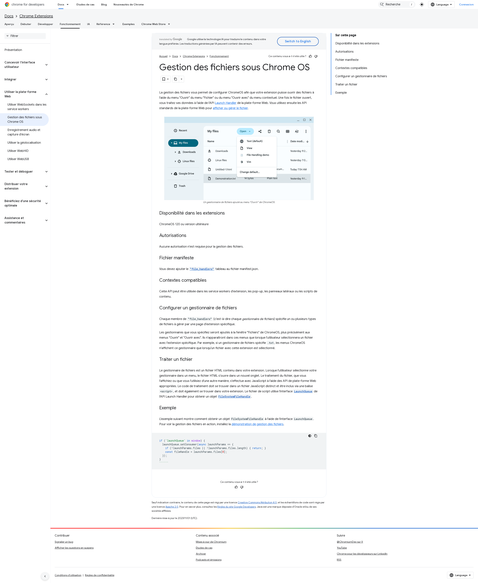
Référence (103, 24)
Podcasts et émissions (208, 559)
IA (88, 24)
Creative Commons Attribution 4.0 (257, 502)
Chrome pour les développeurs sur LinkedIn (362, 553)
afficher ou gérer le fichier (230, 108)
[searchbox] (25, 36)
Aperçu (9, 24)
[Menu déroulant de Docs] (68, 4)
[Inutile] (316, 56)
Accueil (163, 56)
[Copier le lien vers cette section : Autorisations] (190, 236)
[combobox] (396, 4)
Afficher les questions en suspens (74, 547)
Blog (104, 4)
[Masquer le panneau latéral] (45, 576)
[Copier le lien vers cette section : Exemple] (180, 408)
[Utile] (310, 56)
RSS (339, 559)
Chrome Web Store (153, 24)
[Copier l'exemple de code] (316, 436)
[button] (22, 64)
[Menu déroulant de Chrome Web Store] (170, 24)
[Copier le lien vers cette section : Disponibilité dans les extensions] (228, 213)
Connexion (466, 4)
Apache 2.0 (171, 506)
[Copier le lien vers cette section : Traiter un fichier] (196, 359)
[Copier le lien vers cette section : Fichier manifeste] (197, 258)
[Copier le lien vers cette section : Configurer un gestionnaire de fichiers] (240, 308)
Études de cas (85, 4)
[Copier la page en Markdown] (175, 79)
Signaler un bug (64, 541)
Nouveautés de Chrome (129, 4)
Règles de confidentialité (99, 575)
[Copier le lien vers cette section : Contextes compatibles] (210, 280)
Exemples (128, 24)
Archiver (201, 553)
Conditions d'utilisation (68, 575)
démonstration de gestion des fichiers (257, 424)
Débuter (26, 24)
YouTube (342, 547)
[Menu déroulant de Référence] (114, 24)
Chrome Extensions (36, 16)
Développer (45, 24)
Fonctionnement (70, 24)
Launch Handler (225, 103)
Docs (61, 4)
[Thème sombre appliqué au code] (310, 436)
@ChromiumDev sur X (350, 541)
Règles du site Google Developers (236, 506)
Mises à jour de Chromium (211, 541)
